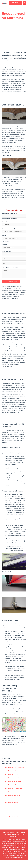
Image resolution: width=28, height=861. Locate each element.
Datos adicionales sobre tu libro (10, 268)
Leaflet (13, 731)
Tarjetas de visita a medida (17, 832)
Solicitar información (11, 281)
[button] (15, 3)
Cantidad (5, 244)
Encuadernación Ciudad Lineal (13, 781)
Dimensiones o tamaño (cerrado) (11, 229)
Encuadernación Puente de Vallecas (14, 767)
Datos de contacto (7, 251)
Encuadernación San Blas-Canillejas (14, 788)
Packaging (6, 832)
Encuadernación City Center (12, 795)
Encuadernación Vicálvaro (11, 785)
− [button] (3, 721)
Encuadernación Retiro (11, 771)
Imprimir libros (7, 834)
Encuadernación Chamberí (12, 802)
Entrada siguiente (14, 817)
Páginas (4, 235)
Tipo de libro (5, 222)
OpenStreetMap (23, 731)
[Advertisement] (14, 36)
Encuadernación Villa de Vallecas (13, 806)
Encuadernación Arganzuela (12, 778)
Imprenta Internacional (18, 834)
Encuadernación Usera (11, 799)
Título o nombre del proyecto (9, 213)
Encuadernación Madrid (11, 792)
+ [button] (3, 719)
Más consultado (14, 836)
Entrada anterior (14, 813)
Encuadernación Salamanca (12, 774)
